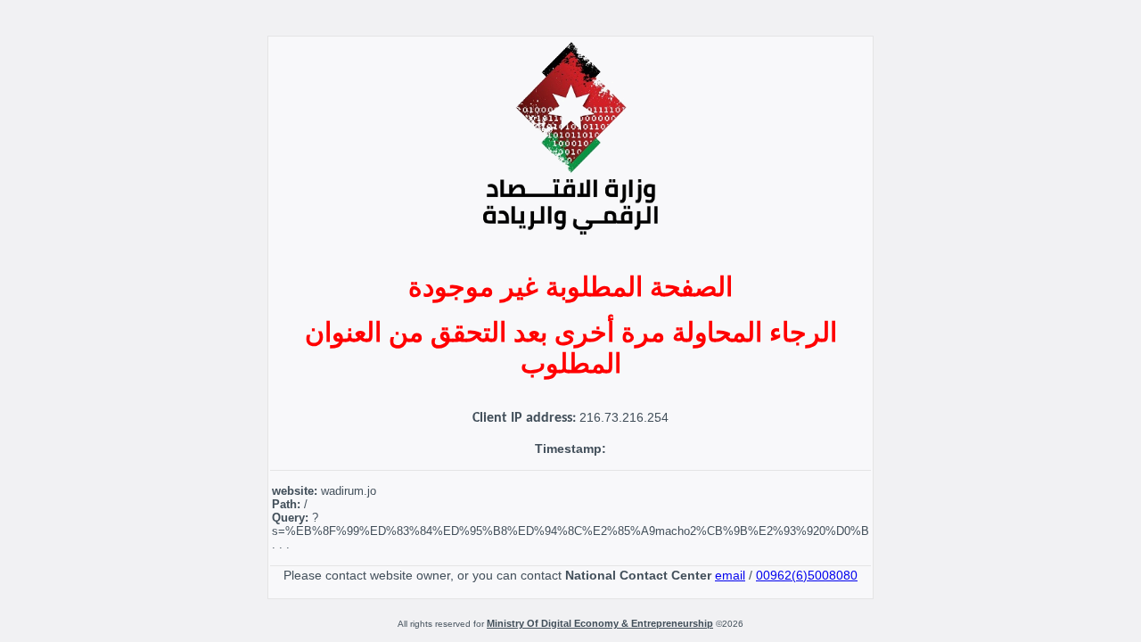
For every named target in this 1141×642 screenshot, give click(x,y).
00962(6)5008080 (807, 575)
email (730, 575)
